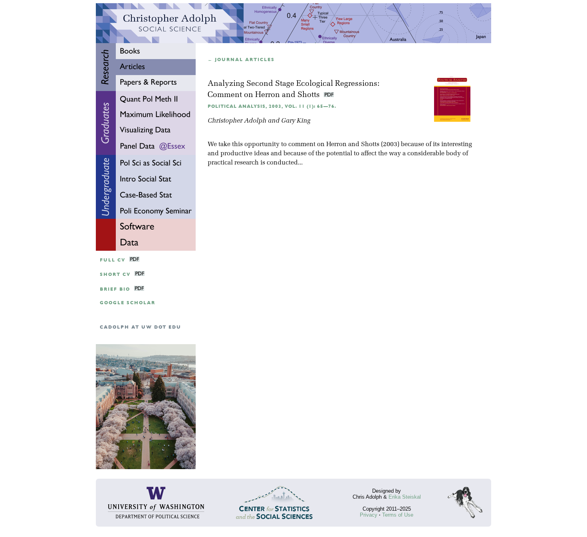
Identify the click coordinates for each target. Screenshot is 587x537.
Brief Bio (115, 289)
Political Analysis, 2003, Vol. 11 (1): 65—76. (272, 106)
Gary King (295, 121)
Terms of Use (397, 515)
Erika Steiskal (405, 497)
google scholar (127, 302)
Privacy (368, 515)
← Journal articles (241, 59)
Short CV (115, 274)
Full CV (112, 260)
